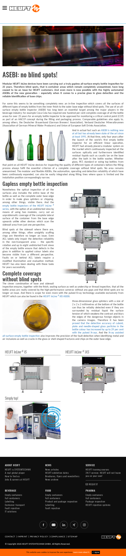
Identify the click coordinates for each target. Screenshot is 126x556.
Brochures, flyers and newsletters (62, 476)
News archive (51, 479)
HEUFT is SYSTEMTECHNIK (18, 469)
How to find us (12, 476)
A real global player (15, 472)
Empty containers (13, 494)
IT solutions (11, 511)
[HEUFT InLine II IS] (33, 374)
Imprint (23, 537)
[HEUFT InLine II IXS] (93, 374)
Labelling (9, 501)
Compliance (57, 537)
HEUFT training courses (97, 469)
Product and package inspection (61, 501)
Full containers (12, 498)
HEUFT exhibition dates (57, 472)
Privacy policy (39, 537)
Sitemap (73, 537)
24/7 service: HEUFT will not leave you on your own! (103, 474)
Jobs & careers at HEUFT (17, 479)
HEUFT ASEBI (55, 296)
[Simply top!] (33, 420)
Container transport (15, 504)
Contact (10, 537)
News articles (52, 469)
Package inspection (95, 501)
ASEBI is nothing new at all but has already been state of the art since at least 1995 (98, 133)
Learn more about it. (81, 552)
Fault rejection (12, 508)
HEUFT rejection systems (98, 504)
